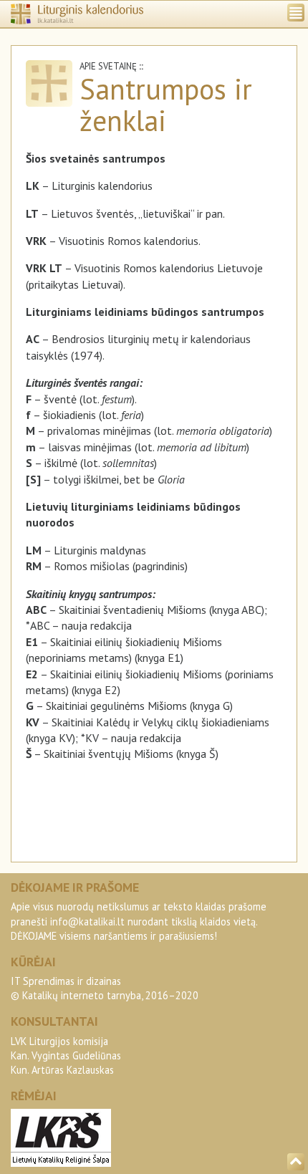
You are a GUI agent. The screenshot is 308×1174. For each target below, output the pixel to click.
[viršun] (295, 1161)
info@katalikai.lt (87, 921)
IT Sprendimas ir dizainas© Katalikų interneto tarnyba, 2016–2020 (104, 988)
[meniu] (295, 12)
